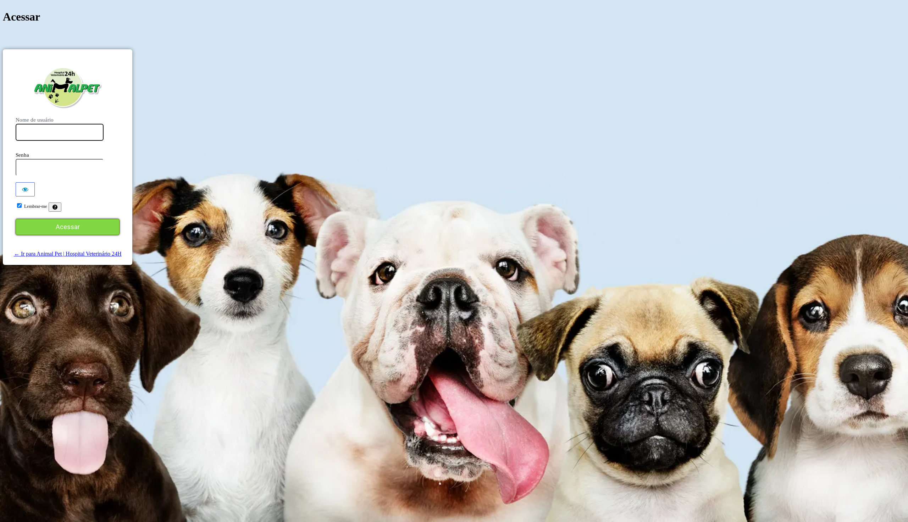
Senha (22, 155)
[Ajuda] (55, 207)
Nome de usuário (35, 120)
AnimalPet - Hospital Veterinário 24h (67, 87)
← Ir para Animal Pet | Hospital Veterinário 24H (68, 254)
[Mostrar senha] (25, 189)
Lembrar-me (35, 206)
